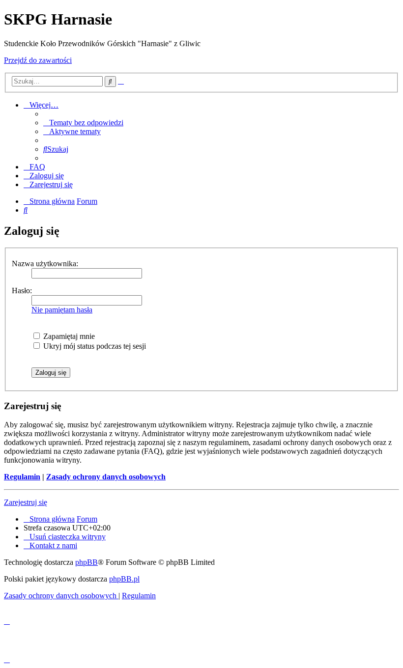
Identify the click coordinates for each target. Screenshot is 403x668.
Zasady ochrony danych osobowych (106, 477)
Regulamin (22, 477)
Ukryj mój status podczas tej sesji (93, 346)
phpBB (86, 562)
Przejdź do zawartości (38, 60)
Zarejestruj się (25, 502)
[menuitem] (83, 122)
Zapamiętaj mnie (68, 336)
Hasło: (22, 290)
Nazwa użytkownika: (45, 263)
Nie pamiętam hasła (61, 310)
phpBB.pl (124, 579)
